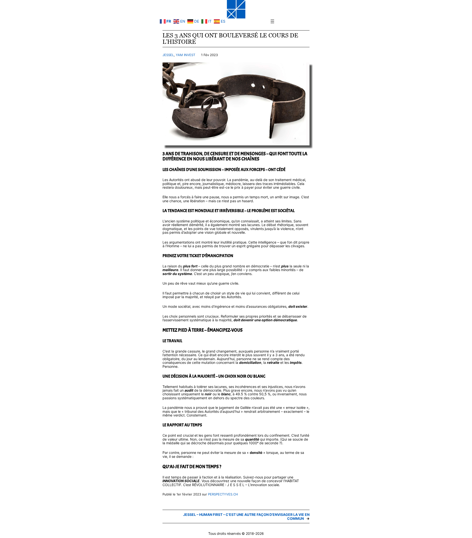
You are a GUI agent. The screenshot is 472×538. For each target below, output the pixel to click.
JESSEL (168, 55)
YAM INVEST (185, 55)
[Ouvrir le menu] (272, 21)
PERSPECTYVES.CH (223, 494)
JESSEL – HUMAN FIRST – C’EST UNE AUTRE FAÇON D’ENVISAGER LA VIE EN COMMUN (246, 516)
